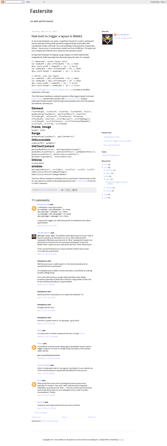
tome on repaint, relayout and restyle (59, 90)
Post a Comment (41, 413)
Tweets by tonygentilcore (111, 155)
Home (64, 417)
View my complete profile (123, 38)
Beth (39, 380)
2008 (106, 195)
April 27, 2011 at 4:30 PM (46, 310)
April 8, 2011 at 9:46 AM (45, 284)
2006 (106, 198)
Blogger (121, 440)
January (109, 191)
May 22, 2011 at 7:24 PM (46, 324)
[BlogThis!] (68, 190)
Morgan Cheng (43, 204)
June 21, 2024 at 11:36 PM (46, 408)
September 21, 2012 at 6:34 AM (48, 358)
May (107, 176)
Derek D (40, 402)
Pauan (40, 344)
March (108, 179)
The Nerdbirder (43, 233)
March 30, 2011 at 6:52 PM (46, 254)
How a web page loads (112, 145)
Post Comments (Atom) (49, 421)
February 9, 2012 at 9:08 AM (47, 336)
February (109, 188)
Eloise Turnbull (43, 365)
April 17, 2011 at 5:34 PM (46, 298)
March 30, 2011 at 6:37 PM (46, 226)
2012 (106, 164)
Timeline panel (81, 181)
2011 (106, 167)
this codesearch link (72, 99)
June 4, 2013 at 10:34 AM (46, 395)
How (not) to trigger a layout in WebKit (117, 141)
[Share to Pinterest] (76, 190)
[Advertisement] (117, 89)
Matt (39, 330)
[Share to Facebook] (73, 190)
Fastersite (41, 11)
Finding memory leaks (112, 137)
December (110, 170)
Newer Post (36, 417)
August (108, 173)
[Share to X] (71, 190)
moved (81, 333)
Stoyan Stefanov (38, 90)
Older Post (92, 417)
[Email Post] (62, 190)
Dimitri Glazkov (37, 99)
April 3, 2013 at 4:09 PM (45, 373)
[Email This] (66, 190)
